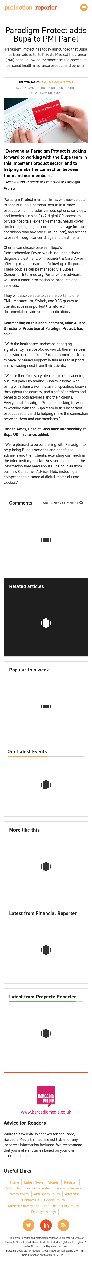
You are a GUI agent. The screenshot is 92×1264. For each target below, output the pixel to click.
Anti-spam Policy (47, 1194)
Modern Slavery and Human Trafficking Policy (43, 1205)
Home (14, 1182)
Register (70, 1182)
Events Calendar (37, 1188)
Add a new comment (61, 502)
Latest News (33, 1182)
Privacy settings (43, 1211)
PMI (44, 82)
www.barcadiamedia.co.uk (46, 1112)
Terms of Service (68, 1188)
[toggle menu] (84, 7)
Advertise (72, 1194)
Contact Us (30, 1199)
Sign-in (53, 1182)
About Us (13, 1188)
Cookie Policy (54, 1199)
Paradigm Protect (61, 82)
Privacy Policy (18, 1194)
